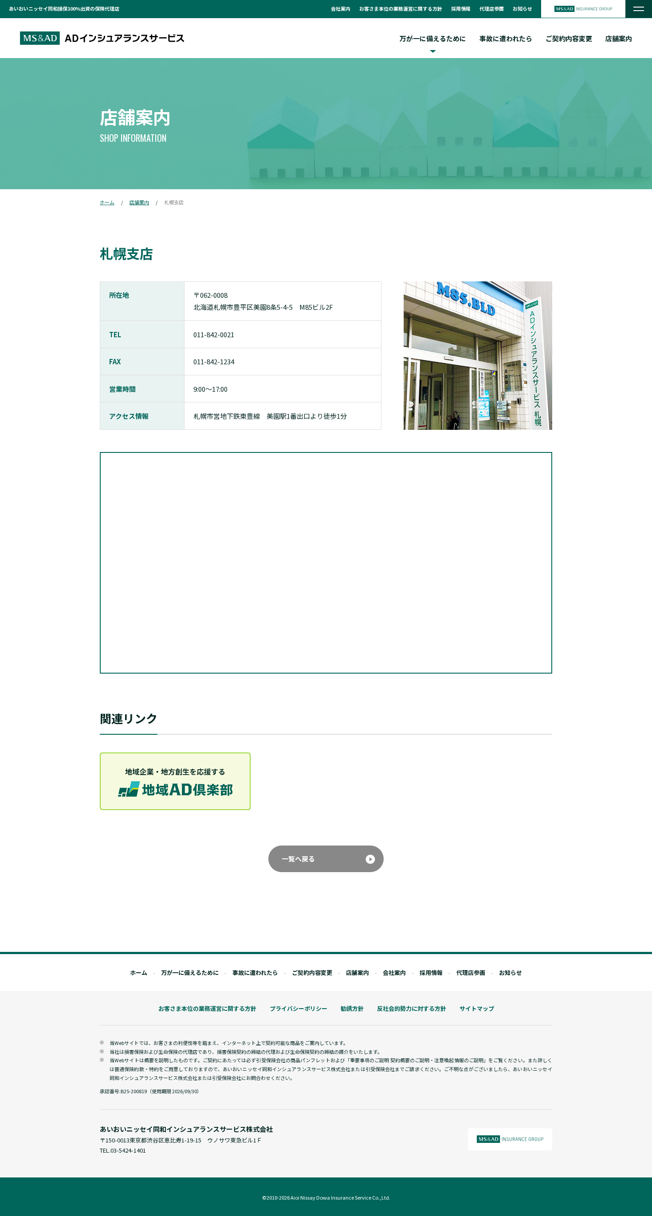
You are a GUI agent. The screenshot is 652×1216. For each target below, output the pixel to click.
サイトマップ (477, 1008)
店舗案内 (618, 38)
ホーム (107, 202)
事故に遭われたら (505, 38)
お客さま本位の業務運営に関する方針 (400, 8)
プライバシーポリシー (298, 1008)
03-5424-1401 (128, 1150)
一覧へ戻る (298, 858)
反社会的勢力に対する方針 (411, 1008)
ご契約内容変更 (569, 38)
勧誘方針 (352, 1008)
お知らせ (522, 8)
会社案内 (340, 8)
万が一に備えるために (190, 972)
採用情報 (461, 8)
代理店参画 (491, 8)
